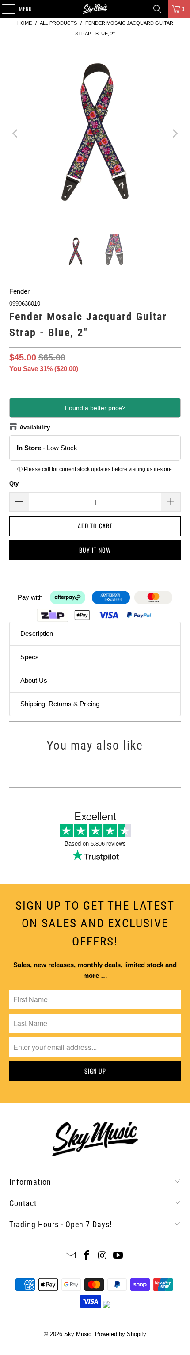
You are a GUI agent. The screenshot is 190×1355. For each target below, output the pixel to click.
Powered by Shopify (120, 1334)
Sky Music (77, 1334)
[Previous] (16, 133)
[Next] (174, 133)
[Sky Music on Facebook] (86, 1256)
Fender (19, 291)
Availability (34, 427)
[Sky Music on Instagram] (102, 1256)
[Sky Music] (95, 9)
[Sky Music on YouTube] (118, 1256)
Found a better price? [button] (95, 407)
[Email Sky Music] (71, 1256)
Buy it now (95, 550)
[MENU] (4, 9)
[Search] (157, 9)
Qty (14, 483)
